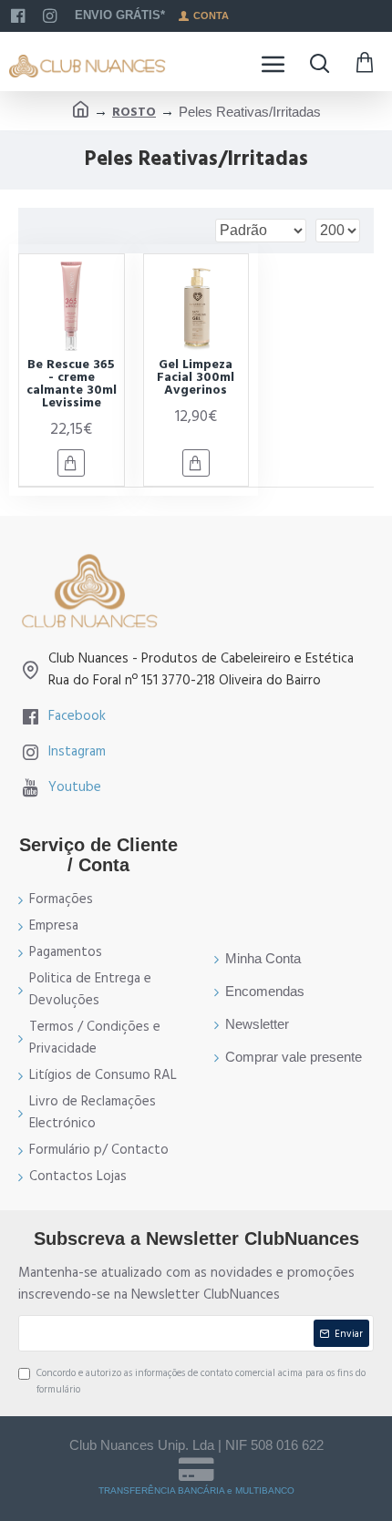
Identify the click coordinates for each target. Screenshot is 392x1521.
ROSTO (134, 112)
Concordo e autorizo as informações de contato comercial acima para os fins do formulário (201, 1381)
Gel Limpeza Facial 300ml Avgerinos (195, 377)
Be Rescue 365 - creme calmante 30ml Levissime (71, 383)
